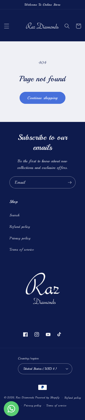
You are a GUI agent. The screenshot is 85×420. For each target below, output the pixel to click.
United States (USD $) (40, 368)
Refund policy (19, 226)
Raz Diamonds (25, 398)
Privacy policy (19, 238)
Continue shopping (42, 97)
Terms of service (21, 249)
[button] (6, 26)
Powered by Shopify (47, 398)
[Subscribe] (69, 182)
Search (14, 215)
